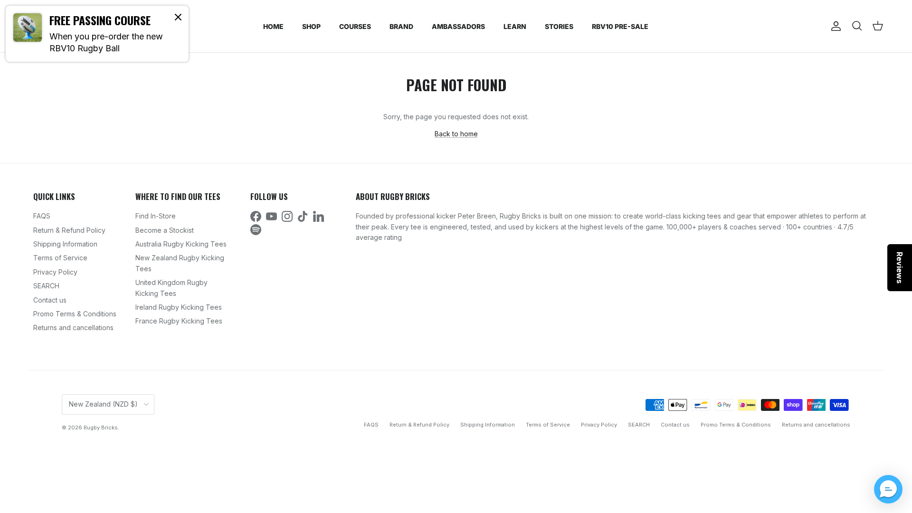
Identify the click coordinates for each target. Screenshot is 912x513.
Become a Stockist (164, 230)
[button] (888, 489)
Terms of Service (60, 258)
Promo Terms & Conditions (74, 314)
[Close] (178, 17)
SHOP (311, 26)
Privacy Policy (55, 272)
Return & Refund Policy (69, 230)
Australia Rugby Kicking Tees (181, 244)
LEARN (515, 26)
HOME (273, 26)
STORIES (559, 26)
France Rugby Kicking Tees (178, 321)
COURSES (355, 26)
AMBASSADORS (458, 26)
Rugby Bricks (101, 427)
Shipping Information (65, 244)
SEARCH (46, 286)
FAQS (41, 216)
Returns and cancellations (73, 327)
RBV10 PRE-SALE (620, 26)
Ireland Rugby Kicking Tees (178, 307)
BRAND (401, 26)
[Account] (834, 26)
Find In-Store (155, 216)
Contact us (49, 300)
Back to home (456, 134)
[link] (97, 34)
